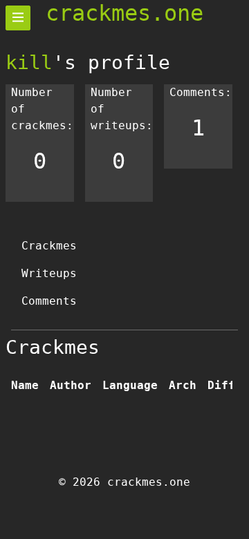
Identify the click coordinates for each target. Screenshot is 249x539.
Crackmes (49, 245)
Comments (49, 301)
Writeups (49, 273)
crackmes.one (124, 13)
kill (29, 62)
